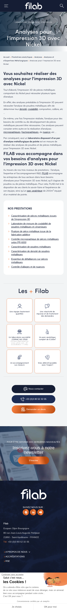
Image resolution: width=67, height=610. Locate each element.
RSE (7, 561)
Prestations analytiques (22, 57)
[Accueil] (33, 5)
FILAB (45, 173)
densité (23, 109)
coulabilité (33, 109)
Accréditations (15, 556)
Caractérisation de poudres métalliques (31, 247)
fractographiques (30, 132)
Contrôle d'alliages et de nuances (28, 267)
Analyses (38, 57)
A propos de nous (16, 552)
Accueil (6, 57)
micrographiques (11, 132)
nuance (46, 132)
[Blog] (26, 512)
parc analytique (34, 191)
